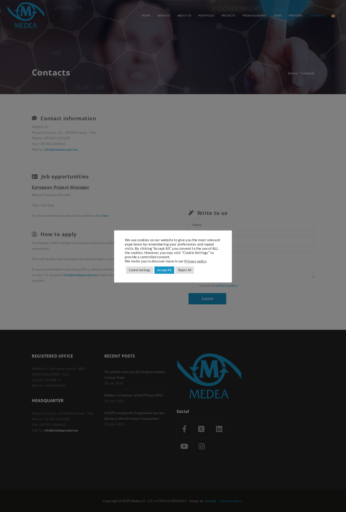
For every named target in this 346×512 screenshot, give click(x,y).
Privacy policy (195, 261)
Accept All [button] (164, 270)
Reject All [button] (184, 270)
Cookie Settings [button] (139, 270)
